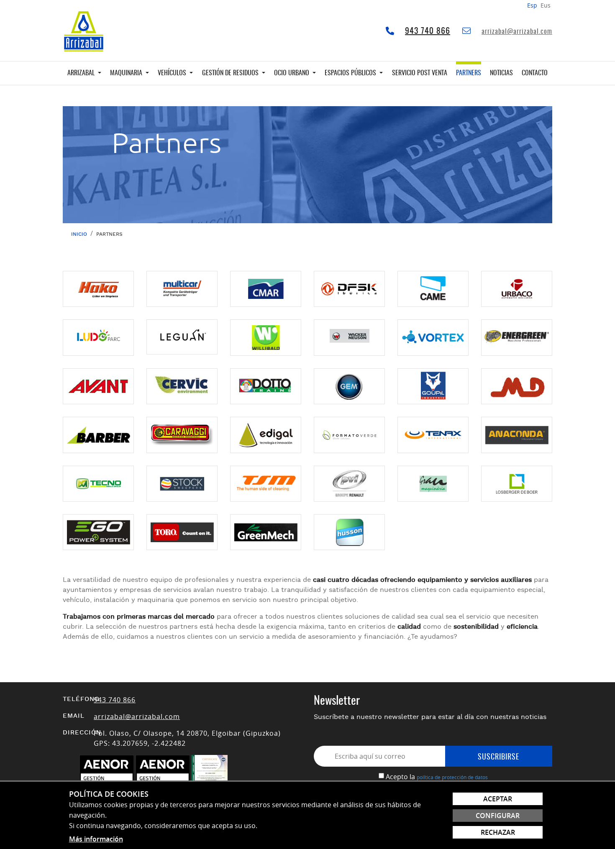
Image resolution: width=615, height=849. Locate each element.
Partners (468, 73)
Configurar (498, 815)
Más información (96, 839)
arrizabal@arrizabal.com (517, 31)
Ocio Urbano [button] (292, 73)
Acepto (397, 776)
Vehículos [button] (173, 73)
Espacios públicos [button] (351, 73)
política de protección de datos (452, 777)
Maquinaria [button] (127, 73)
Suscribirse (498, 757)
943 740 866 (427, 31)
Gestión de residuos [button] (231, 73)
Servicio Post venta (419, 73)
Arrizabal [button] (81, 73)
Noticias (501, 73)
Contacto (535, 73)
